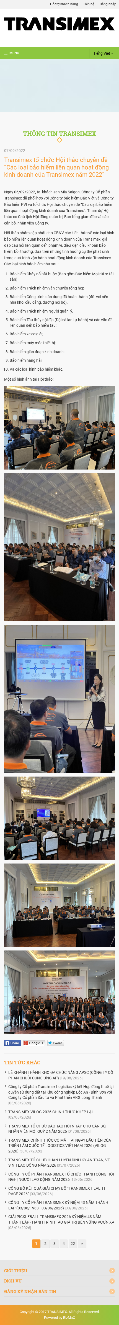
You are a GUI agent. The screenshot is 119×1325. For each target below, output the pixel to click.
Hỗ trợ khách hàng (64, 4)
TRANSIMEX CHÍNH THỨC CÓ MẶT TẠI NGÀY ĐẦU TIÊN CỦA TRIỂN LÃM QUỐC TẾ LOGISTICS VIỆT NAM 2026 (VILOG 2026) (59, 1145)
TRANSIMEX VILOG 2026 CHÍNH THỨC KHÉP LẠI (50, 1112)
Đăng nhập (108, 4)
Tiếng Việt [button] (102, 53)
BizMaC (69, 1318)
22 (73, 1243)
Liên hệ (89, 4)
